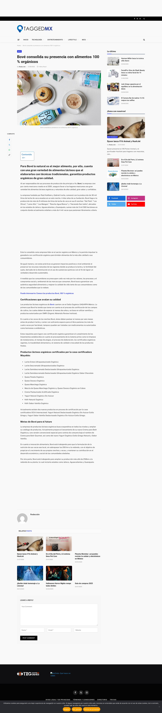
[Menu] (19, 39)
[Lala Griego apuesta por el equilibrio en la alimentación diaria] (113, 87)
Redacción (22, 66)
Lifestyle (72, 40)
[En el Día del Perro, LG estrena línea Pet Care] (59, 543)
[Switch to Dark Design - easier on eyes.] (144, 18)
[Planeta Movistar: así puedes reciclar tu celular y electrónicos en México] (88, 543)
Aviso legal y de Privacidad (58, 700)
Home (19, 45)
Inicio (25, 40)
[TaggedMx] (34, 29)
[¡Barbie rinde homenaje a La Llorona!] (30, 573)
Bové (52, 304)
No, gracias (77, 709)
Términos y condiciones (84, 700)
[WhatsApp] (9, 150)
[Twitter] (9, 145)
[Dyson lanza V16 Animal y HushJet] (30, 543)
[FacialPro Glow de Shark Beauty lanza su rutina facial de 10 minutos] (113, 73)
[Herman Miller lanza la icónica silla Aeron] (113, 61)
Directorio (102, 700)
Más (84, 40)
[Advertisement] (81, 8)
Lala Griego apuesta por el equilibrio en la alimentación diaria (131, 86)
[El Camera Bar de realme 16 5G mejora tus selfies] (113, 101)
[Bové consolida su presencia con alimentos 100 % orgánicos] (59, 97)
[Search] (144, 39)
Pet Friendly (112, 137)
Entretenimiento (55, 40)
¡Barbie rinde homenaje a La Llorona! (28, 584)
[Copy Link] (9, 155)
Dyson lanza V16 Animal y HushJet (27, 555)
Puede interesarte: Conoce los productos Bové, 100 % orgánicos (47, 293)
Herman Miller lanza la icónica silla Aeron (132, 59)
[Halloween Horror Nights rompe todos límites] (59, 573)
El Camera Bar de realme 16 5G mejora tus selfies (132, 99)
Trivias (113, 700)
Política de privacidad (91, 709)
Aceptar (67, 709)
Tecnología (37, 40)
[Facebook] (9, 139)
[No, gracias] (159, 707)
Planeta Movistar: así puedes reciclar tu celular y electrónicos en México (87, 556)
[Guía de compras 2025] (88, 573)
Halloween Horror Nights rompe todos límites (58, 584)
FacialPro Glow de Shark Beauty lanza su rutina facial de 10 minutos (133, 72)
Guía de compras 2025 (84, 583)
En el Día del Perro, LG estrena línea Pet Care (58, 555)
